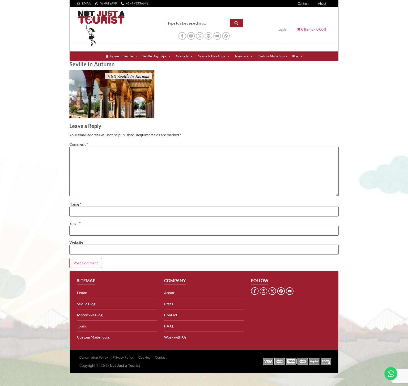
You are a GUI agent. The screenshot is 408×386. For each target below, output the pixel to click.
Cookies (144, 357)
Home (114, 56)
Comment (78, 144)
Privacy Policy (123, 357)
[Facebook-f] (182, 36)
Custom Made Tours (272, 56)
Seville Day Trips (154, 56)
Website (76, 242)
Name (75, 204)
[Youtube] (217, 36)
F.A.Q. (169, 326)
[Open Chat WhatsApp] (390, 373)
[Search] (236, 23)
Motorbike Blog (89, 315)
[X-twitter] (200, 36)
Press (168, 303)
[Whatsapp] (226, 36)
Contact (303, 3)
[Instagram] (191, 36)
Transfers (241, 56)
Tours (81, 326)
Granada (182, 56)
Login (282, 29)
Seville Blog (86, 303)
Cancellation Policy (93, 357)
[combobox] (196, 23)
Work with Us (175, 337)
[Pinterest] (208, 36)
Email (75, 223)
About (322, 3)
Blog (295, 56)
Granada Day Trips (211, 56)
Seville (128, 56)
